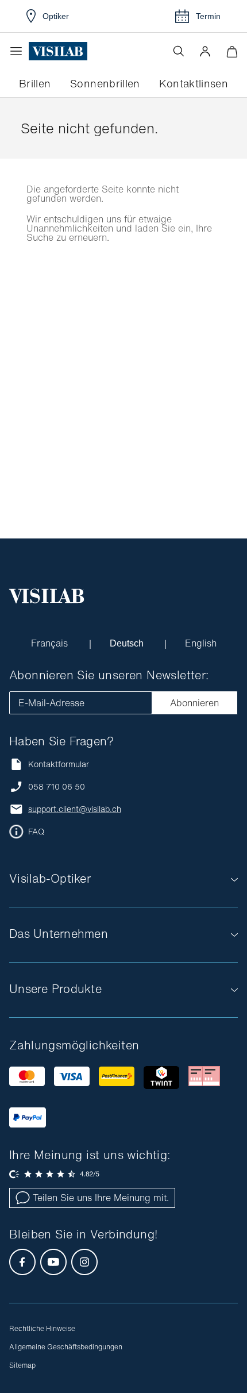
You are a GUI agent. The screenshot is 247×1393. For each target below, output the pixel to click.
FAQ (36, 831)
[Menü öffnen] (19, 51)
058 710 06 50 (56, 787)
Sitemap (22, 1365)
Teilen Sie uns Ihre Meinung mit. (101, 1198)
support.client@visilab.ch (74, 809)
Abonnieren (194, 703)
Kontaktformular (58, 764)
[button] (205, 51)
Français (50, 643)
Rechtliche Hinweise (42, 1328)
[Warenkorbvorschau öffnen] (232, 51)
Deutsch (127, 643)
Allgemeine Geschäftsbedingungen (65, 1347)
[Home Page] (58, 51)
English (201, 643)
